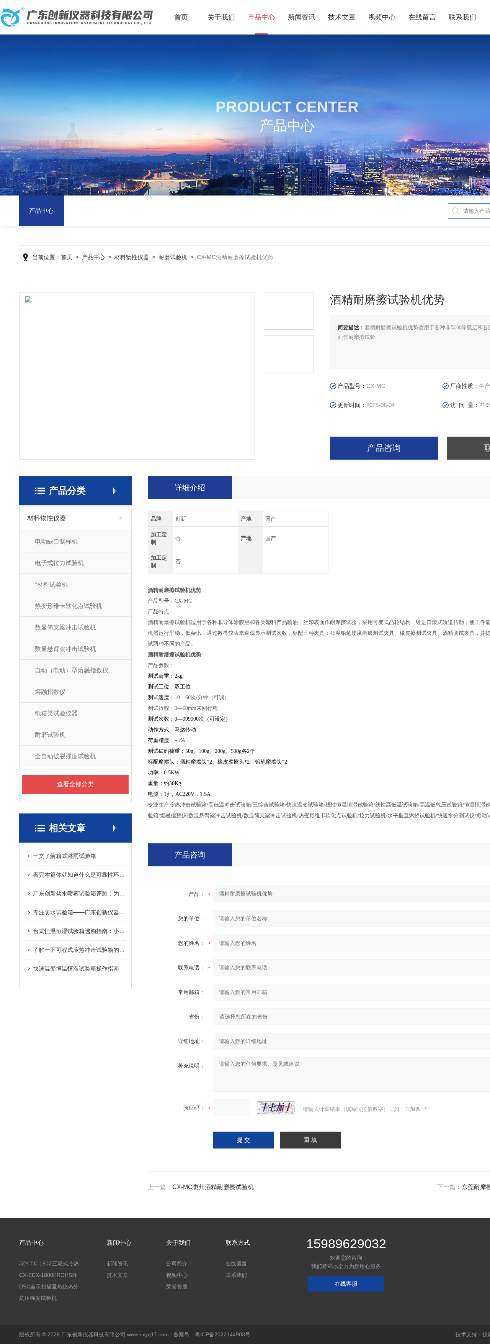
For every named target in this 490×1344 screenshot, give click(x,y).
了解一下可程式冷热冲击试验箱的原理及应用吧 (79, 949)
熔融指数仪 (50, 691)
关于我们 (221, 17)
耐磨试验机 (172, 257)
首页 (181, 17)
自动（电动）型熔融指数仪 (71, 670)
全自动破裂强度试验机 (65, 756)
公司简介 (177, 1263)
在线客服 (346, 1283)
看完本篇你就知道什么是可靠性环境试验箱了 (79, 874)
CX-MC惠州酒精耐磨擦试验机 (213, 1187)
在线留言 (422, 17)
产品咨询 (384, 448)
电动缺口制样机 (56, 541)
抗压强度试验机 (38, 1298)
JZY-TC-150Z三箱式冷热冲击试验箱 (49, 1264)
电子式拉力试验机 (59, 563)
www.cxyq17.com (148, 1334)
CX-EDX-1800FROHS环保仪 (48, 1276)
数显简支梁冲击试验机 (65, 627)
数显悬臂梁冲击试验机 (65, 649)
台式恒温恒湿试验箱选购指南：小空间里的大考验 (79, 931)
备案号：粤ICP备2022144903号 (211, 1334)
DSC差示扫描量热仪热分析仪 (48, 1287)
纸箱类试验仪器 (56, 713)
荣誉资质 (177, 1286)
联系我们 (462, 17)
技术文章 (342, 17)
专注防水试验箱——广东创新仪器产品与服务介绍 (79, 912)
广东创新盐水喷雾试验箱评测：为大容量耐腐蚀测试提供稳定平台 (79, 893)
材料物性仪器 (131, 257)
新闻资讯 (301, 17)
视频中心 (382, 17)
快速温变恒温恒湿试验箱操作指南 (76, 968)
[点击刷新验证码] (276, 1107)
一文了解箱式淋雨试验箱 (64, 856)
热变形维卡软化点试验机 (68, 606)
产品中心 (261, 17)
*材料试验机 (51, 584)
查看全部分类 (75, 784)
